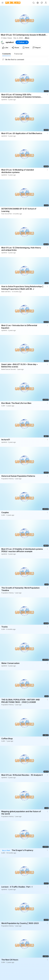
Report (38, 48)
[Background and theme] (42, 3)
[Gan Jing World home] (13, 2)
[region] (24, 19)
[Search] (33, 3)
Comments (6, 54)
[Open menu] (2, 3)
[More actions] (47, 94)
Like (6, 48)
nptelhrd (9, 42)
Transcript (18, 54)
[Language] (37, 3)
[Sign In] (46, 3)
